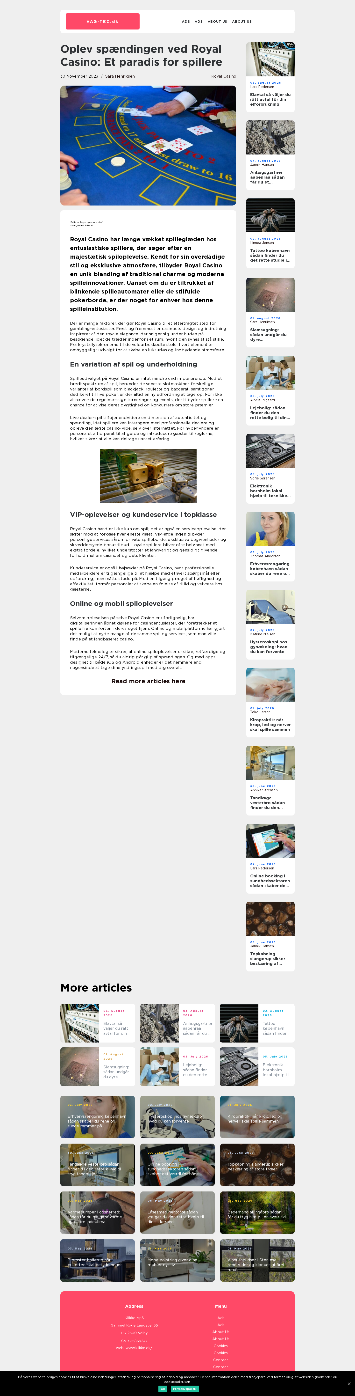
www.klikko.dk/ (139, 1348)
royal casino (223, 76)
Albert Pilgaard (262, 400)
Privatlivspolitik (185, 1389)
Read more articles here (148, 681)
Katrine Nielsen (262, 634)
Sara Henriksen (120, 76)
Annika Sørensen (264, 790)
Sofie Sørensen (262, 478)
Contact (220, 1360)
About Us (217, 21)
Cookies (221, 1346)
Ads (186, 21)
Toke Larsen (260, 712)
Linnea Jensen (262, 242)
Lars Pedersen (262, 86)
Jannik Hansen (262, 164)
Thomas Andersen (265, 556)
